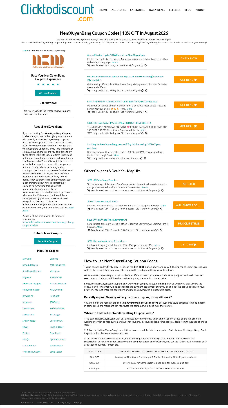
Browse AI (27, 295)
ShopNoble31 (29, 320)
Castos (25, 333)
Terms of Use (27, 402)
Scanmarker (56, 277)
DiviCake (26, 258)
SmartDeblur (56, 345)
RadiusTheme (57, 308)
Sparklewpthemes (31, 271)
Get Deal (187, 80)
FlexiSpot (54, 295)
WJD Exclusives (57, 264)
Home (104, 10)
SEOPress (54, 302)
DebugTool (28, 314)
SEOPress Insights (31, 283)
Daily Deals (157, 10)
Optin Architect (57, 339)
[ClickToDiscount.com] (57, 12)
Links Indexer (56, 326)
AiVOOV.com (56, 289)
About (200, 10)
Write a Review (47, 93)
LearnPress (28, 308)
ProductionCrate (58, 283)
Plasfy (25, 339)
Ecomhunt (55, 333)
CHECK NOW (189, 58)
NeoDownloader (30, 289)
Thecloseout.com (31, 351)
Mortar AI (54, 271)
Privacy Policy (64, 402)
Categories (137, 10)
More (115, 62)
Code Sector (56, 351)
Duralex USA (56, 320)
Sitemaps (78, 402)
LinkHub (54, 258)
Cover (25, 326)
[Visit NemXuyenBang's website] (48, 61)
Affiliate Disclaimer (45, 402)
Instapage (55, 314)
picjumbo (27, 302)
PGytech (26, 277)
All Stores (119, 10)
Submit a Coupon (48, 241)
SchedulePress (30, 264)
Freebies (175, 10)
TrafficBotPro (29, 345)
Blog (188, 10)
